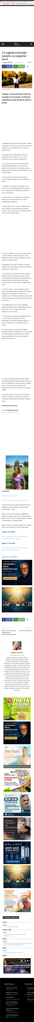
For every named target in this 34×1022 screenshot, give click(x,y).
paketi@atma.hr (13, 1017)
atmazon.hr (30, 996)
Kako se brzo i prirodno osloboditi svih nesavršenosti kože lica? (9, 632)
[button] (3, 44)
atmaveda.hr (30, 1001)
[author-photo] (17, 650)
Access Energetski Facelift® (11, 927)
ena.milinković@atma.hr (12, 1012)
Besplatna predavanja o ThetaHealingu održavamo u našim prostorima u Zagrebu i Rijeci (17, 944)
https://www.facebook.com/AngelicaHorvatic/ (15, 500)
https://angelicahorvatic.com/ (17, 655)
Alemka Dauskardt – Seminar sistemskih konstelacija (14, 935)
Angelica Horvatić (7, 62)
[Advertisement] (17, 24)
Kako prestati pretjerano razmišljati (13, 952)
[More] (27, 66)
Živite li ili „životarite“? (25, 630)
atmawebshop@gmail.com (13, 999)
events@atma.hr (10, 1005)
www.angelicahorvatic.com (10, 412)
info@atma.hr (9, 989)
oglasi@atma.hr (15, 994)
